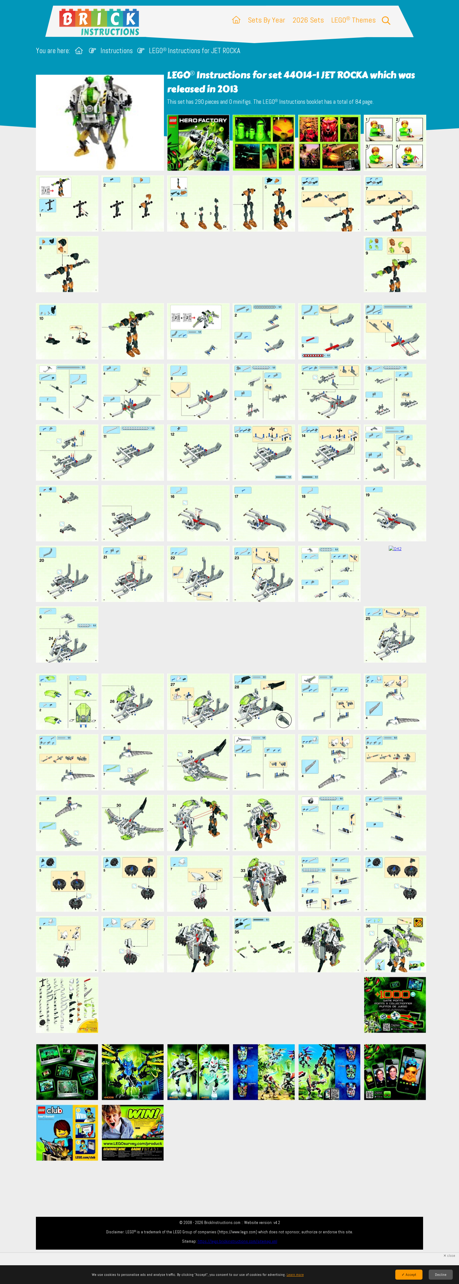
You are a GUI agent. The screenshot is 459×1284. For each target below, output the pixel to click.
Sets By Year (266, 20)
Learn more (295, 1274)
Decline (441, 1274)
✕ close (449, 1255)
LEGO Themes (353, 20)
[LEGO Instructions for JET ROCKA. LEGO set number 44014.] (198, 143)
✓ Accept (409, 1274)
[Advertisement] (232, 267)
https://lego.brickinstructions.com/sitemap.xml (237, 1241)
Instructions (117, 50)
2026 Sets (308, 20)
